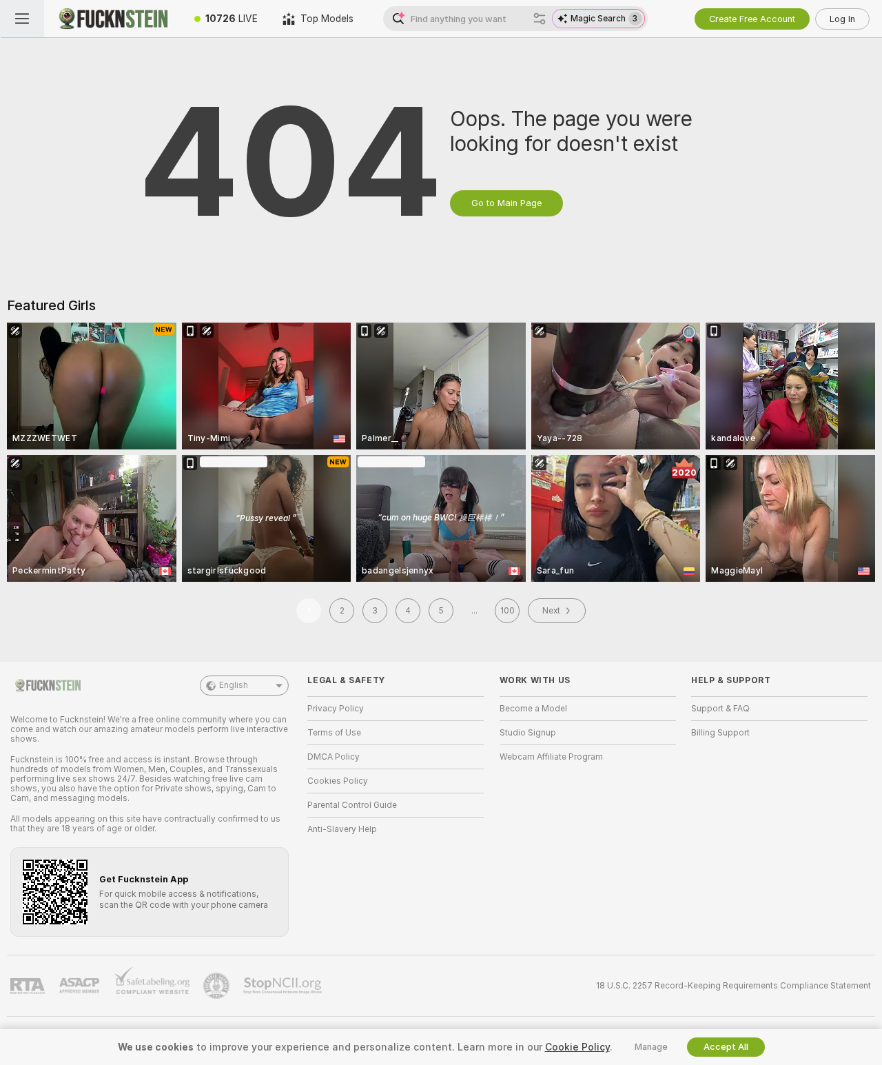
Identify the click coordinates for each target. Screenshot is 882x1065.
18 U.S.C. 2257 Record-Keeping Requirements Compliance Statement (733, 986)
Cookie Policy (577, 1047)
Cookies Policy (337, 781)
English (233, 685)
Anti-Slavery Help (342, 829)
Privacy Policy (335, 708)
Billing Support (720, 733)
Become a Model (533, 708)
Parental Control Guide (352, 805)
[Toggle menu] (22, 18)
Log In (842, 19)
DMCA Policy (333, 757)
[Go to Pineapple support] (217, 986)
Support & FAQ (720, 708)
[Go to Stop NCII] (284, 985)
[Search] (539, 18)
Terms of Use (334, 733)
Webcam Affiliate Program (551, 757)
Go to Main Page (506, 203)
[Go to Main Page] (113, 18)
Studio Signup (528, 733)
